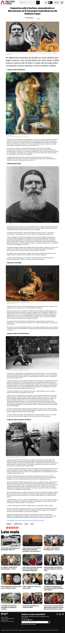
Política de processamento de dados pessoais (7, 619)
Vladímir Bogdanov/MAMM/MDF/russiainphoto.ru (16, 457)
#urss (26, 523)
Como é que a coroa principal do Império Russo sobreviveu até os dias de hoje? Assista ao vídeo (54, 607)
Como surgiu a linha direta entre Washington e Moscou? (10, 548)
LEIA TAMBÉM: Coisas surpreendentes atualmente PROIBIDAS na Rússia (25, 520)
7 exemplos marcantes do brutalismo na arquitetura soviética (9, 607)
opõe (44, 516)
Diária (31, 619)
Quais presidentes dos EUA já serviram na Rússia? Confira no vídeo (53, 569)
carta (46, 375)
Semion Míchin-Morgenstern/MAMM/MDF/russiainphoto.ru (18, 370)
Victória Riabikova (29, 17)
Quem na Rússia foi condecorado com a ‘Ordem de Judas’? (11, 587)
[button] (35, 2)
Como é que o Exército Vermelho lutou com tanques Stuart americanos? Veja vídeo (32, 569)
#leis (32, 523)
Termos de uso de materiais (7, 621)
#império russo (18, 523)
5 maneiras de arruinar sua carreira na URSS (31, 606)
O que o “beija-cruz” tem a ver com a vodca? (32, 587)
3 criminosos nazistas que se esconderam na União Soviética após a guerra (53, 588)
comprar (40, 499)
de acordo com (20, 315)
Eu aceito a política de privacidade (29, 624)
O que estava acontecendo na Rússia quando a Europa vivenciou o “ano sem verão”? (32, 549)
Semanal (25, 619)
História (38, 18)
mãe (46, 495)
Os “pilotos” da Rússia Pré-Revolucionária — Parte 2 (52, 548)
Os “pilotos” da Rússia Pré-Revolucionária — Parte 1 (9, 568)
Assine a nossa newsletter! (33, 614)
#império (9, 523)
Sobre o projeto (4, 617)
